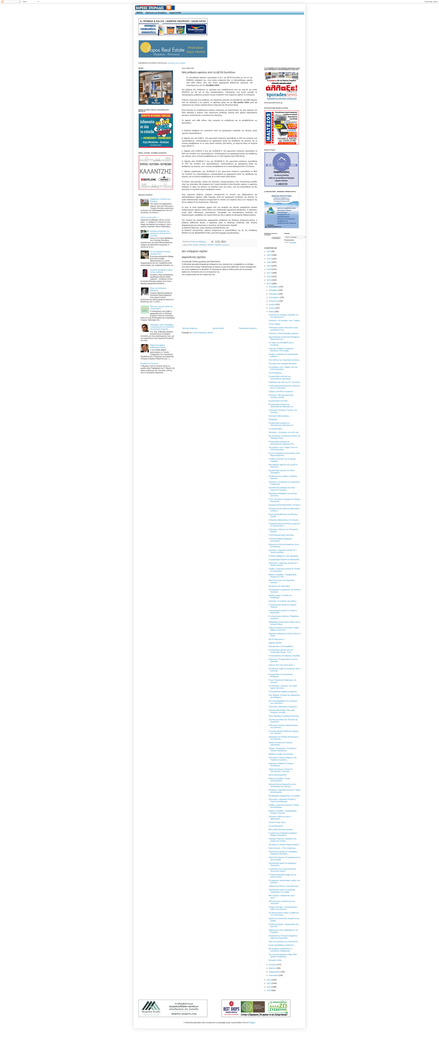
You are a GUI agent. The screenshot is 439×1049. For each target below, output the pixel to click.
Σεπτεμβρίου (274, 297)
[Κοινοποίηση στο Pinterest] (225, 241)
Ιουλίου (272, 304)
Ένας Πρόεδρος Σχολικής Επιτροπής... (284, 716)
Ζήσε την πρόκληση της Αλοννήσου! (283, 942)
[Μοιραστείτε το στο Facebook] (223, 241)
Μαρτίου (272, 968)
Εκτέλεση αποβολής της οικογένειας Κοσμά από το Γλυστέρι (160, 233)
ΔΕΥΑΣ (195, 245)
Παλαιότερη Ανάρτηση (248, 328)
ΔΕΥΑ (190, 245)
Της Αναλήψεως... (276, 373)
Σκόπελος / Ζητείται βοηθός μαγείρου (284, 333)
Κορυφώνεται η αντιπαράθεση (281, 646)
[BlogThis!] (218, 241)
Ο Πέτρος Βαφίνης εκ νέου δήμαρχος (283, 556)
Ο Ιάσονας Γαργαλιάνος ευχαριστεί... (283, 707)
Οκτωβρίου (273, 294)
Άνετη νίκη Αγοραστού (278, 775)
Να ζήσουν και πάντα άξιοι (279, 586)
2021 (269, 259)
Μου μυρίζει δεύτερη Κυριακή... (281, 829)
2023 (269, 251)
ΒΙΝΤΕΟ (140, 12)
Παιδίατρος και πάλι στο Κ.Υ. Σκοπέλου (284, 382)
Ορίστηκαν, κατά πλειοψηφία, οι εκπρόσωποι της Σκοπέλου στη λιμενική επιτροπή (162, 327)
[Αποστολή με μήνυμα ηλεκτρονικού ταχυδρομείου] (216, 241)
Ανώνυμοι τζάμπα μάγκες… (280, 416)
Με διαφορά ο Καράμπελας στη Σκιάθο (284, 796)
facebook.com (173, 63)
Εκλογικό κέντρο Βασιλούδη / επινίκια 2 (284, 505)
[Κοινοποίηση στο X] (220, 241)
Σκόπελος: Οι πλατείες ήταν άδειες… (283, 601)
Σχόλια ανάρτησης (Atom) (202, 333)
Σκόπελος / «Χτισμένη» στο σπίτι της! (284, 432)
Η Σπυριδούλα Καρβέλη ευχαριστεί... (283, 692)
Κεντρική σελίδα (275, 960)
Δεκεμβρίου (274, 287)
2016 (269, 277)
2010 (269, 990)
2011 (269, 987)
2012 (269, 983)
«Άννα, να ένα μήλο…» (150, 217)
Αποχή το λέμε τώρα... (277, 822)
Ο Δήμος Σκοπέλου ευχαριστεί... (281, 391)
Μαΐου (271, 312)
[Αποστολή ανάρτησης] (212, 241)
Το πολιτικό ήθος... (276, 429)
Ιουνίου (272, 308)
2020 (269, 262)
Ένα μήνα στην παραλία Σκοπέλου (283, 364)
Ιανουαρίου (273, 975)
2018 (269, 269)
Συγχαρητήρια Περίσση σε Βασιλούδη (284, 559)
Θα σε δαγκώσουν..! (277, 639)
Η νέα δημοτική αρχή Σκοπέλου (281, 535)
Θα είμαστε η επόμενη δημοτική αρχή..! (284, 845)
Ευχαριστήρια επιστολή (278, 401)
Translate (292, 243)
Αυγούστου (274, 301)
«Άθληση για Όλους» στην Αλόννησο (283, 886)
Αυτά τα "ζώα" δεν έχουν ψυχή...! (282, 665)
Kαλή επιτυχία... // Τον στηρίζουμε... (283, 848)
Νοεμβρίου (273, 290)
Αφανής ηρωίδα (275, 643)
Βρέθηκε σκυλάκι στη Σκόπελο (281, 754)
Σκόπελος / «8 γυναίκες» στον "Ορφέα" (284, 320)
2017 (269, 273)
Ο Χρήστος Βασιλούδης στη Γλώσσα (283, 520)
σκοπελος (225, 245)
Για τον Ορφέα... (275, 324)
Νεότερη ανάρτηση (189, 328)
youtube (182, 63)
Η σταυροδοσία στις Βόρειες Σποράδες (284, 656)
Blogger (252, 1023)
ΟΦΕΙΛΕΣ (202, 245)
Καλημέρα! (273, 419)
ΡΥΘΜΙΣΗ (217, 245)
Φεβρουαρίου (274, 972)
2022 (269, 255)
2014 (269, 284)
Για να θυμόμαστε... (276, 826)
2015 (269, 280)
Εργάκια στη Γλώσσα (149, 363)
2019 (269, 266)
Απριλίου (273, 965)
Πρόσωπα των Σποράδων (156, 12)
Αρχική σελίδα (175, 12)
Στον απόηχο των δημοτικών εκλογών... (284, 360)
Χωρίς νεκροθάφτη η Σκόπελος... (282, 945)
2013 (269, 980)
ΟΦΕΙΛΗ (210, 245)
